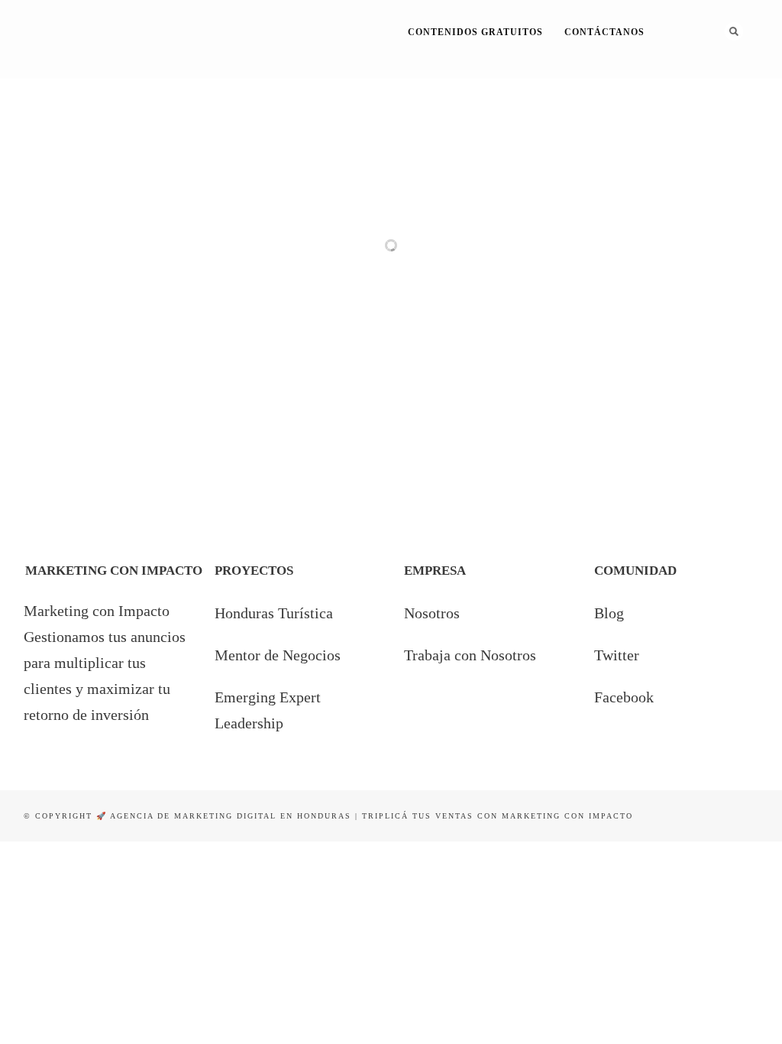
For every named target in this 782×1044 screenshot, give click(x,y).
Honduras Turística (274, 613)
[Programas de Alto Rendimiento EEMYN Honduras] (189, 380)
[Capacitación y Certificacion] (76, 380)
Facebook (624, 697)
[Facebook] (668, 79)
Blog (609, 613)
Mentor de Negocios (278, 655)
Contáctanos (604, 32)
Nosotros (432, 613)
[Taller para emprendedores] (645, 265)
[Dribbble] (709, 79)
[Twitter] (689, 79)
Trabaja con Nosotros (470, 655)
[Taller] (417, 265)
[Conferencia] (76, 265)
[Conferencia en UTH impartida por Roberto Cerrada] (531, 265)
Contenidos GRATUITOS (475, 32)
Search (734, 31)
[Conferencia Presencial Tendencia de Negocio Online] (303, 265)
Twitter (616, 655)
